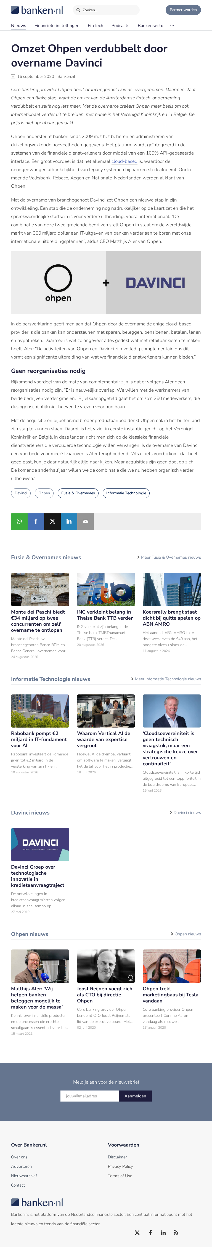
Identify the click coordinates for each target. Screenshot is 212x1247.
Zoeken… (89, 10)
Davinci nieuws (187, 812)
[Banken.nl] (23, 6)
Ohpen (44, 493)
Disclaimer (117, 1157)
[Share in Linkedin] (69, 521)
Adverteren (21, 1166)
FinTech (95, 26)
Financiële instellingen (57, 26)
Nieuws (18, 26)
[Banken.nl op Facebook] (150, 1233)
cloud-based (124, 161)
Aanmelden (135, 1096)
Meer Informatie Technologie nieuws (168, 679)
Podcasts (120, 26)
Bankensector (151, 26)
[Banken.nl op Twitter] (137, 1233)
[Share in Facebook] (36, 521)
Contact (18, 1185)
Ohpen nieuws (188, 934)
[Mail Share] (85, 521)
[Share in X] (52, 521)
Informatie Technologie (126, 493)
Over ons (19, 1157)
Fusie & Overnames (78, 493)
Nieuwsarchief (24, 1176)
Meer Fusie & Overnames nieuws (171, 557)
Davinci (21, 493)
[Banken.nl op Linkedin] (163, 1233)
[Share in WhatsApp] (19, 521)
